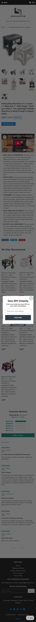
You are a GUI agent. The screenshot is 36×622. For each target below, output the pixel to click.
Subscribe (18, 317)
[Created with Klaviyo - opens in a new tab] (18, 325)
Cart (33, 2)
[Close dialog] (31, 298)
